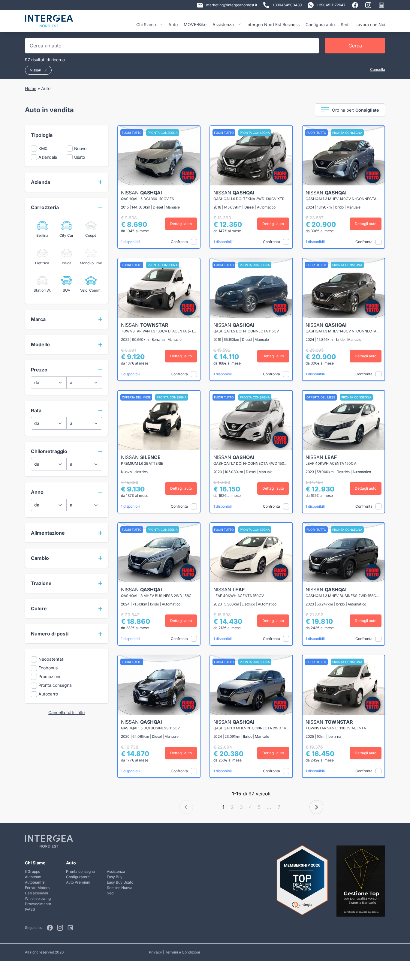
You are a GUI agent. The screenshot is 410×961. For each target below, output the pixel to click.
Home (30, 88)
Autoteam (33, 877)
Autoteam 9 (34, 882)
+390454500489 (287, 5)
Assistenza (116, 871)
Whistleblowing (38, 898)
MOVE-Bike (195, 24)
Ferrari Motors (37, 887)
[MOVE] (49, 23)
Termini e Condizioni (182, 952)
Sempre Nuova (119, 887)
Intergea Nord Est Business (273, 24)
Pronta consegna (80, 871)
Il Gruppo (32, 871)
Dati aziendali (36, 893)
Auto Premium (78, 882)
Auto (173, 24)
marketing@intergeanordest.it (231, 5)
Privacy (155, 952)
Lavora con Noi (370, 24)
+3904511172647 (331, 5)
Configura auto (320, 24)
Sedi (345, 24)
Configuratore (78, 877)
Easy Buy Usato (120, 882)
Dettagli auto (181, 223)
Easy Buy (114, 877)
